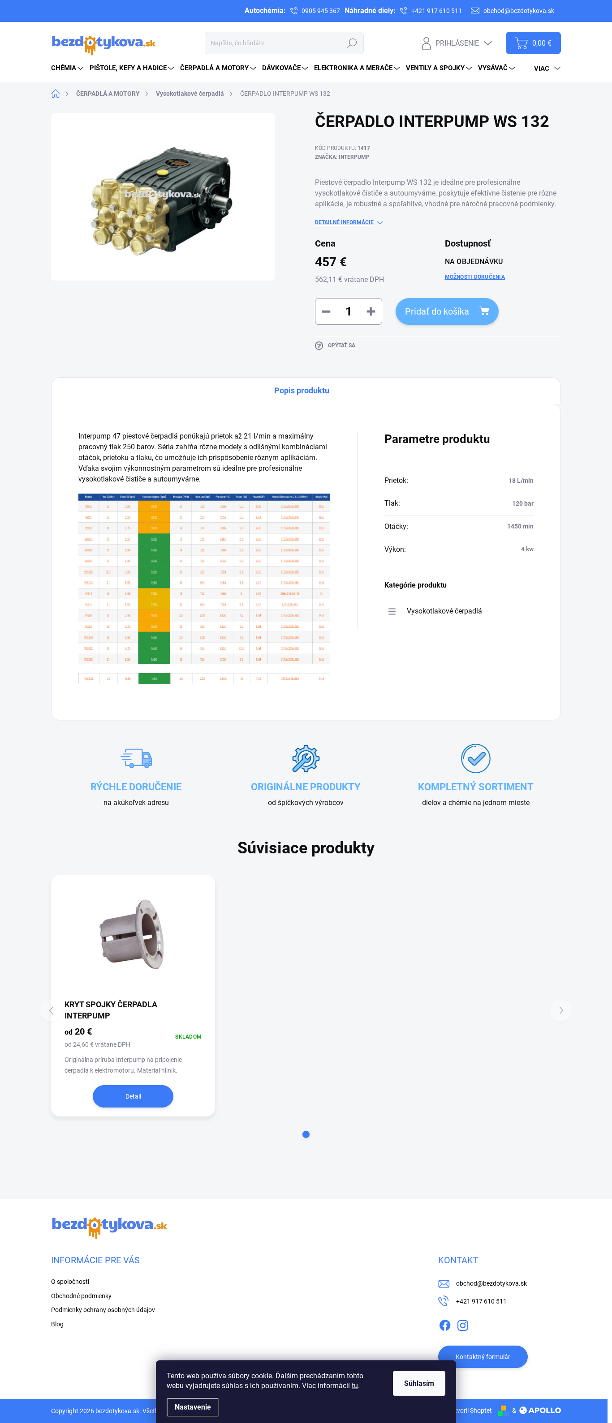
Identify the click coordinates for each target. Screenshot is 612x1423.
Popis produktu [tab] (301, 390)
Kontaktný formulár (483, 1356)
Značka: (342, 157)
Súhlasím (419, 1383)
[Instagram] (463, 1323)
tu (355, 1385)
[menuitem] (68, 68)
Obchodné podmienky (133, 10)
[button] (306, 1134)
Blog (57, 1324)
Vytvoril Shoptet (470, 1410)
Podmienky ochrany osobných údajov (228, 10)
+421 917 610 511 (481, 1301)
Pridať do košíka (437, 311)
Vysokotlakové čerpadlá (444, 611)
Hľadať (352, 43)
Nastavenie (193, 1407)
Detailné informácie (344, 222)
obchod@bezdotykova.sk (491, 1283)
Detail (133, 1096)
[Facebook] (445, 1323)
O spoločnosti (70, 10)
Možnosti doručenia (475, 277)
